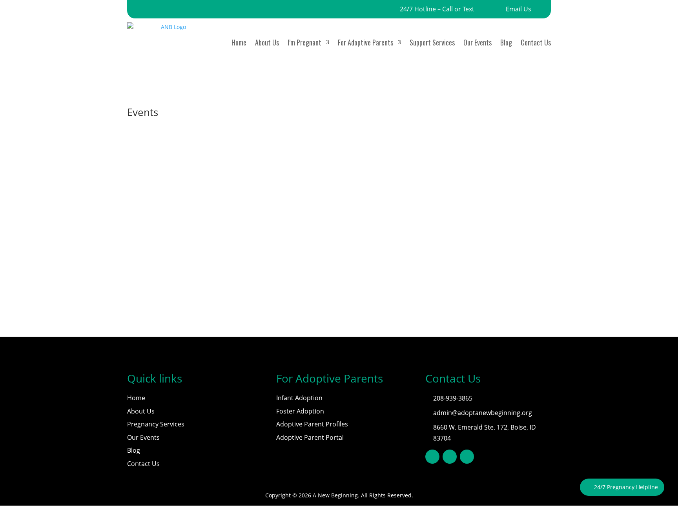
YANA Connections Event (175, 227)
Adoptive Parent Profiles (312, 424)
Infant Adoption (299, 398)
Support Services (432, 42)
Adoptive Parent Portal (310, 437)
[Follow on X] (450, 457)
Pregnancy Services (155, 424)
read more (148, 260)
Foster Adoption (300, 411)
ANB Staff (155, 239)
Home (238, 42)
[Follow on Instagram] (467, 457)
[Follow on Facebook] (432, 457)
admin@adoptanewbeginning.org (482, 412)
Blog (506, 42)
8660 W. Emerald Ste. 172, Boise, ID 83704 (484, 432)
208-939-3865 (452, 398)
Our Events (477, 42)
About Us (267, 42)
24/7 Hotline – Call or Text (437, 9)
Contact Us (536, 42)
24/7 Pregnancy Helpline (626, 487)
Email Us (518, 9)
